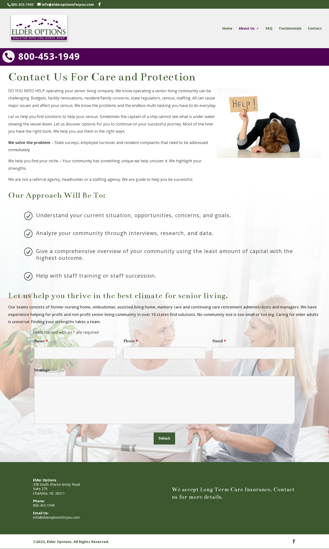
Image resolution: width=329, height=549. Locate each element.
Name (41, 341)
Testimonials (290, 29)
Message (41, 370)
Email (219, 341)
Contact (315, 29)
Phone (130, 341)
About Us (247, 29)
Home (227, 29)
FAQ (269, 29)
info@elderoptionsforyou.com (56, 517)
